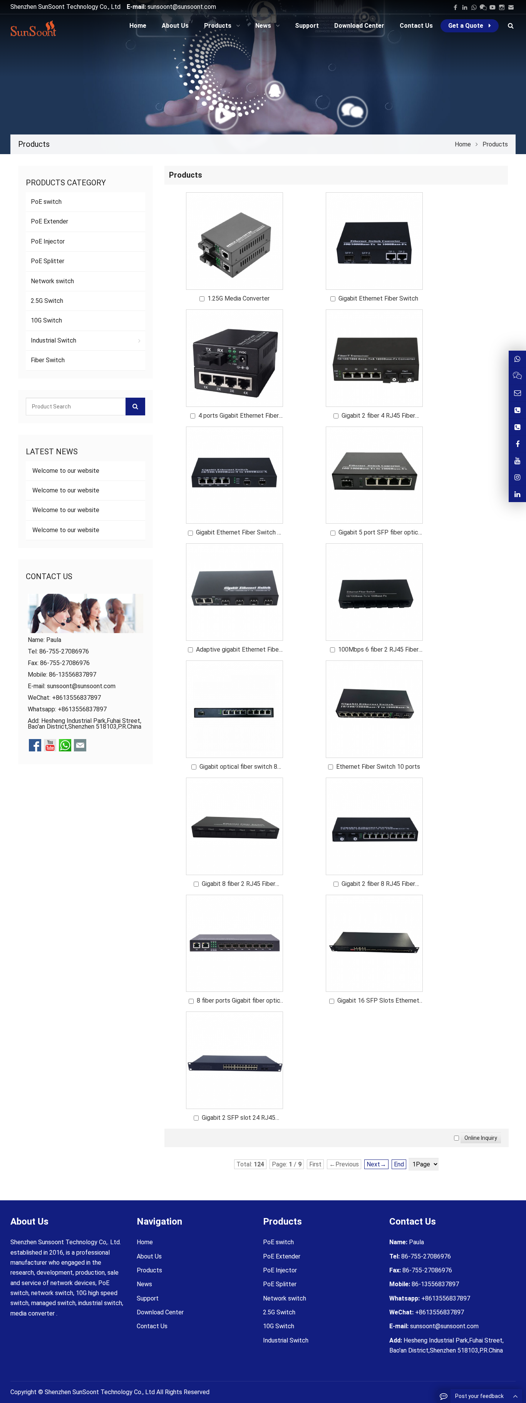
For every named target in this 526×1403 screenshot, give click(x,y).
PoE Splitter (47, 261)
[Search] (135, 406)
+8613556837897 (82, 709)
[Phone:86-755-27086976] (517, 410)
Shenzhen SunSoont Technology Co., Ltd (100, 1392)
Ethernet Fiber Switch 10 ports (378, 766)
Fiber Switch (48, 360)
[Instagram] (517, 477)
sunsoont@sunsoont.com (181, 6)
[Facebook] (455, 7)
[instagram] (501, 7)
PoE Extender (49, 221)
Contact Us (152, 1326)
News (144, 1284)
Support (148, 1298)
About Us (149, 1256)
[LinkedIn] (464, 7)
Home (145, 1242)
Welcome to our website (65, 470)
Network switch (52, 281)
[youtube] (517, 460)
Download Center (160, 1312)
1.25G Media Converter (239, 298)
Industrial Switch (53, 340)
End (399, 1164)
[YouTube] (492, 7)
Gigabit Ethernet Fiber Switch (378, 298)
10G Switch (46, 320)
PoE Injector (48, 241)
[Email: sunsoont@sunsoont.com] (517, 393)
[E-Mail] (511, 7)
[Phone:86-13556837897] (517, 427)
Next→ (376, 1164)
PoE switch (46, 201)
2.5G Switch (47, 300)
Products (149, 1270)
